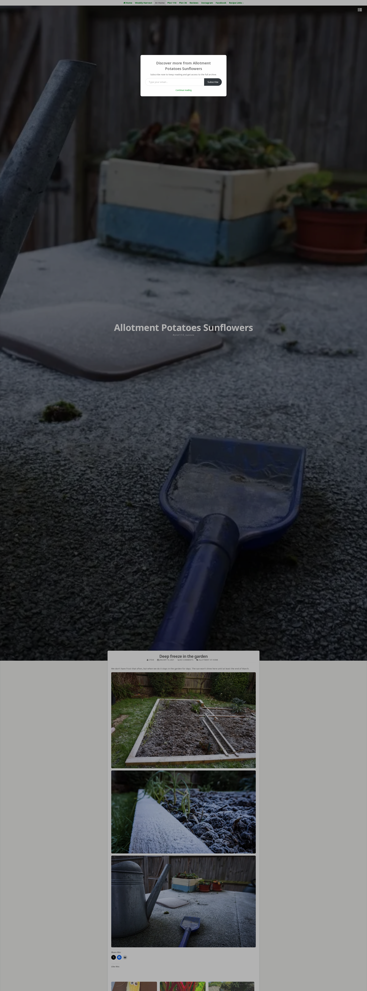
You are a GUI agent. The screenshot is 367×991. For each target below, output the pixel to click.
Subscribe (213, 82)
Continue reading (184, 90)
